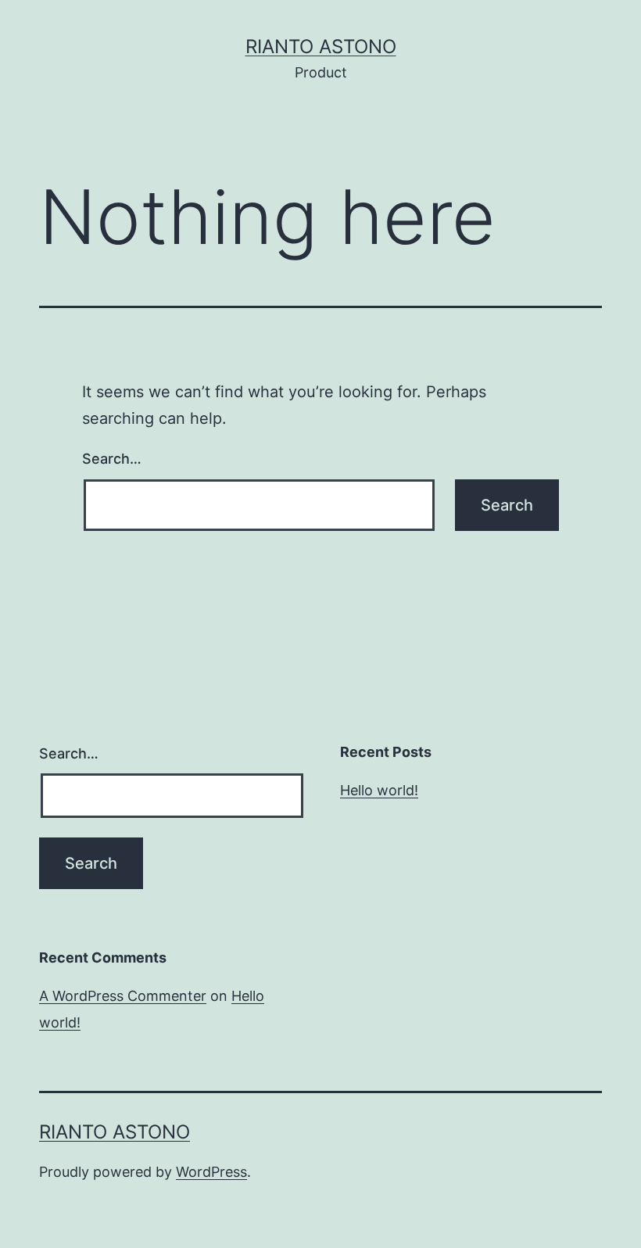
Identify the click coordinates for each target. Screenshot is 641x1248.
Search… (111, 458)
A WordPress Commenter (122, 996)
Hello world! (379, 790)
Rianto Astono (320, 46)
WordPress (211, 1172)
